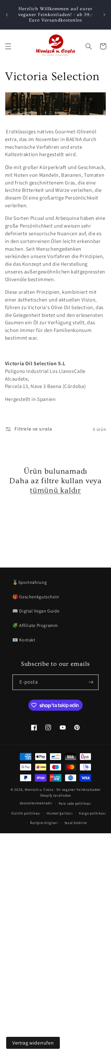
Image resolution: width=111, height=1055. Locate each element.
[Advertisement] (55, 888)
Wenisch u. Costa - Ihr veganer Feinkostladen (63, 789)
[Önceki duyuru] (7, 15)
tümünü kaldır (55, 490)
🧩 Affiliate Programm (35, 625)
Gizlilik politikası (25, 813)
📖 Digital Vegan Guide (35, 611)
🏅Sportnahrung (29, 582)
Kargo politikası (92, 813)
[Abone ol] (91, 682)
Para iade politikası (75, 803)
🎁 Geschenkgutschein (35, 597)
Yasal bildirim (75, 822)
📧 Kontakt (23, 640)
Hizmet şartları (59, 813)
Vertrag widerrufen (33, 1043)
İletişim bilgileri (44, 822)
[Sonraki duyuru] (104, 15)
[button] (8, 46)
